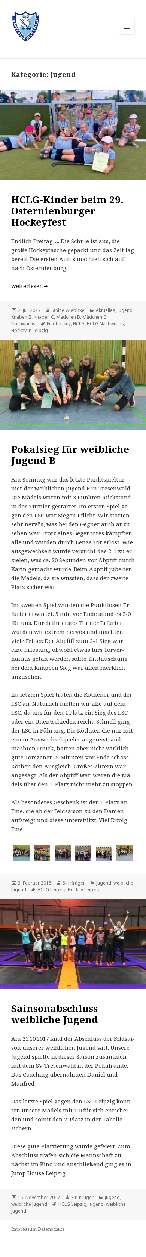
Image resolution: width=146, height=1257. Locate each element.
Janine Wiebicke (68, 310)
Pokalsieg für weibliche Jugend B (70, 454)
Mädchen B (68, 317)
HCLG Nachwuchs (105, 324)
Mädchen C (94, 317)
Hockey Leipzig (84, 889)
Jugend (125, 310)
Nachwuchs (23, 324)
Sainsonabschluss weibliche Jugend (54, 1013)
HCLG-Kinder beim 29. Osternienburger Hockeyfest (67, 211)
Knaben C (44, 317)
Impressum (24, 1229)
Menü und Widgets (127, 34)
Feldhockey (59, 324)
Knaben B (21, 317)
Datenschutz (51, 1229)
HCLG (79, 324)
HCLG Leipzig (51, 889)
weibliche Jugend (29, 1204)
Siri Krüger (74, 883)
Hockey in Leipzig (29, 330)
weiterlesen (30, 286)
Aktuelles (105, 310)
